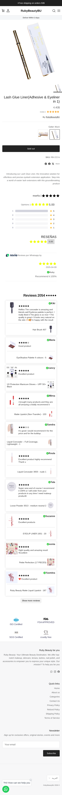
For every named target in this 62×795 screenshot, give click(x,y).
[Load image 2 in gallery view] (31, 51)
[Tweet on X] (53, 164)
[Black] (55, 134)
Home (57, 688)
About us (56, 692)
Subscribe (51, 753)
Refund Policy (53, 709)
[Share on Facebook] (49, 164)
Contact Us (55, 701)
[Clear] (43, 134)
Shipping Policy (53, 714)
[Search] (52, 11)
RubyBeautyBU (53, 117)
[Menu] (59, 11)
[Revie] (11, 255)
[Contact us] (5, 789)
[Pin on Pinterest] (46, 164)
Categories (55, 696)
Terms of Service (52, 718)
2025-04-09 (51, 267)
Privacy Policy (53, 705)
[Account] (9, 11)
